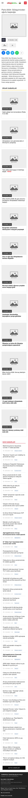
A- (12, 45)
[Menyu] (2, 3)
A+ (5, 45)
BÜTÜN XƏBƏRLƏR (14, 768)
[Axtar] (25, 2)
